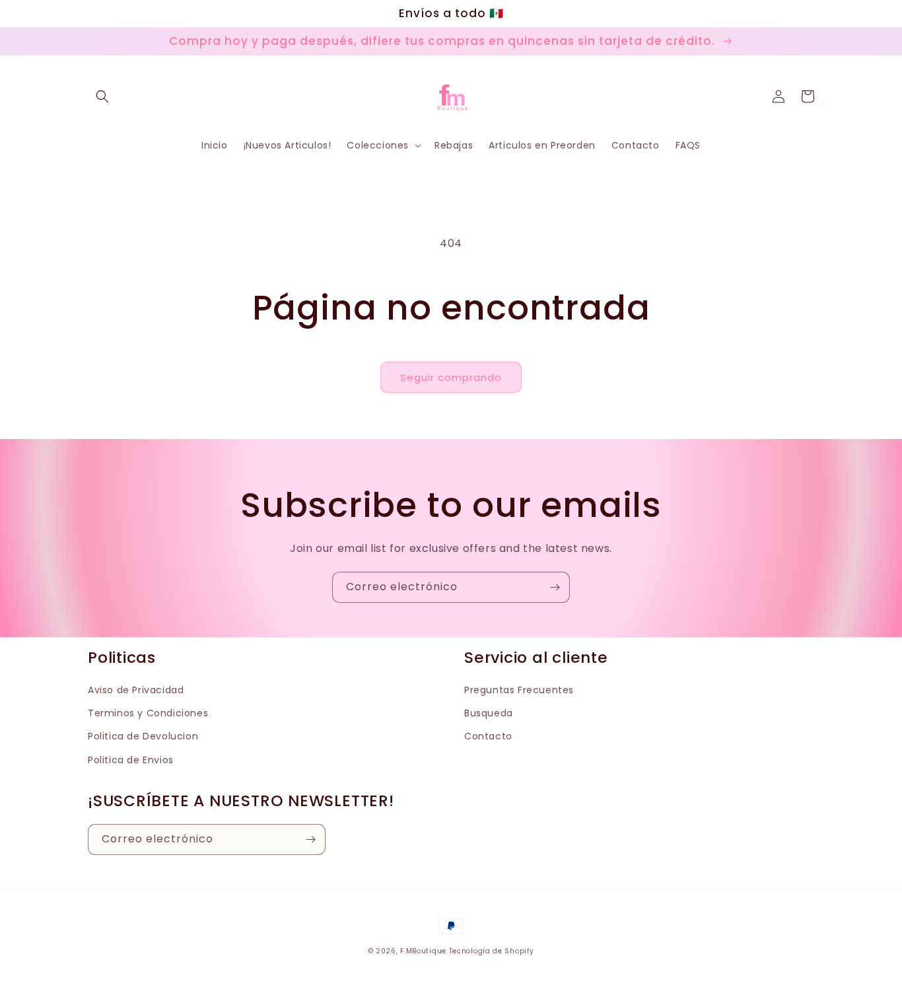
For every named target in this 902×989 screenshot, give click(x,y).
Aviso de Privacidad (136, 690)
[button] (102, 96)
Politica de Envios (131, 760)
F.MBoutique (423, 951)
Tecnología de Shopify (491, 951)
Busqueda (488, 713)
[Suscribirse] (554, 587)
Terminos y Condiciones (148, 713)
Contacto (488, 736)
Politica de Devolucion (143, 736)
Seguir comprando (451, 377)
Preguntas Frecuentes (519, 690)
